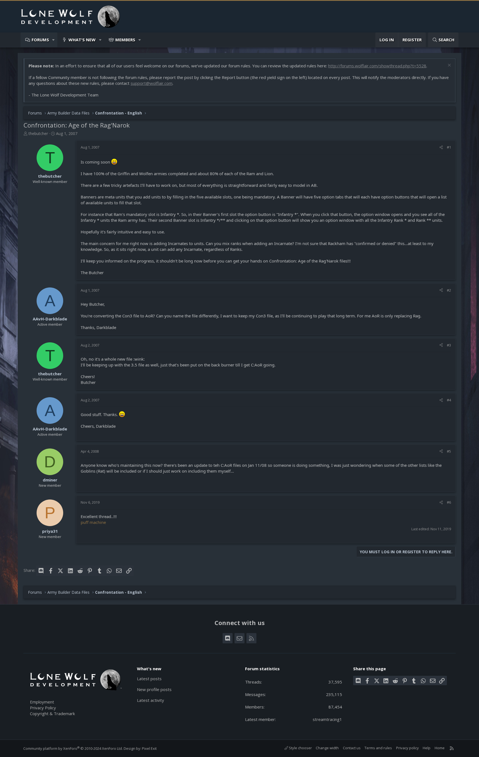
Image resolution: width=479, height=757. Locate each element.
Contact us (352, 747)
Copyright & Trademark (52, 713)
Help (426, 747)
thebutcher (38, 133)
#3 (449, 345)
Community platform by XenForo (73, 748)
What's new (82, 39)
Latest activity (150, 700)
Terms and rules (378, 747)
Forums (40, 39)
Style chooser (300, 747)
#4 (449, 399)
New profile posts (154, 689)
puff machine (93, 522)
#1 (449, 147)
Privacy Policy (43, 707)
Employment (42, 702)
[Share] (441, 147)
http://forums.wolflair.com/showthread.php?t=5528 (377, 65)
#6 (449, 502)
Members (125, 39)
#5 (449, 451)
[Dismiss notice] (448, 66)
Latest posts (149, 678)
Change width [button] (327, 747)
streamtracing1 (327, 719)
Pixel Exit (149, 748)
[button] (54, 39)
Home (440, 747)
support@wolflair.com (151, 83)
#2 (449, 290)
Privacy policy (407, 747)
